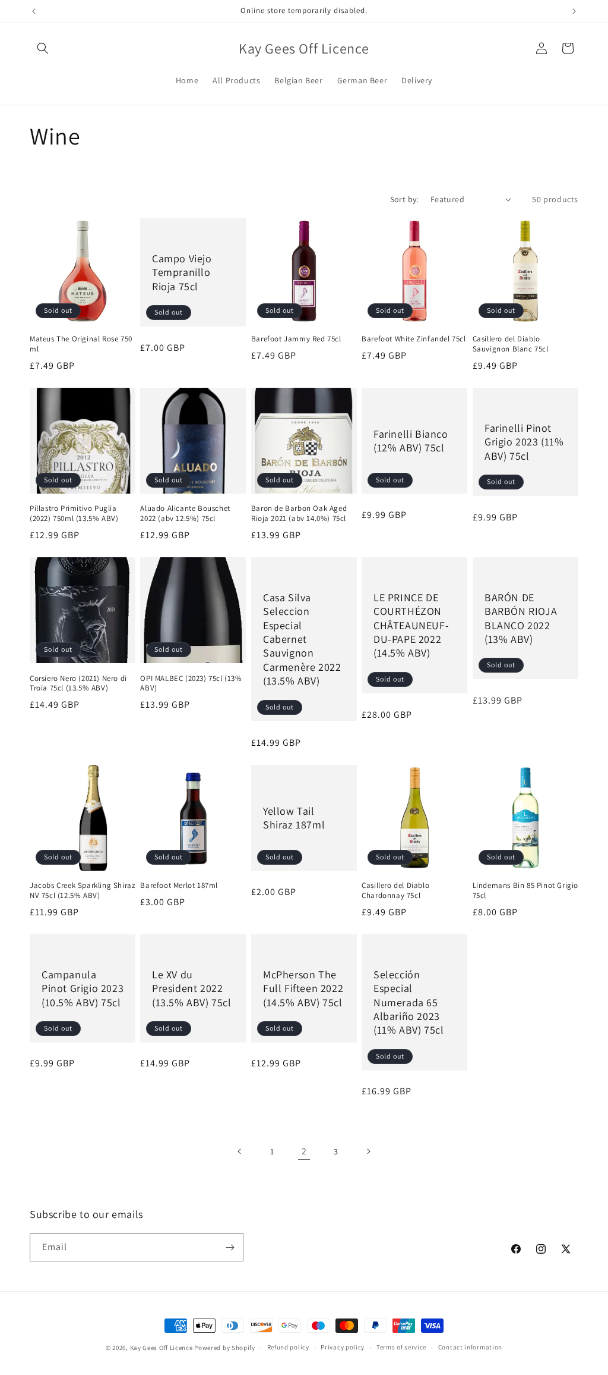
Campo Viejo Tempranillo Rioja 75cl (182, 272)
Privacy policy (343, 1347)
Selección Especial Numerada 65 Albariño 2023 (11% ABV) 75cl (408, 1002)
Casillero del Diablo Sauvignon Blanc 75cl (511, 344)
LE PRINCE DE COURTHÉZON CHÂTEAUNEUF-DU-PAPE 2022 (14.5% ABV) (411, 625)
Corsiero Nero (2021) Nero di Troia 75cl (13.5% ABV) (78, 683)
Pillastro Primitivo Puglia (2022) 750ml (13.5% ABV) (74, 513)
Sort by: (404, 199)
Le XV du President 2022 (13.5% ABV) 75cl (192, 988)
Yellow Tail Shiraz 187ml (294, 817)
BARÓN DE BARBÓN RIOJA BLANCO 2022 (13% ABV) (520, 618)
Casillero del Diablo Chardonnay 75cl (395, 890)
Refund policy (288, 1347)
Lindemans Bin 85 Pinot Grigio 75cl (525, 890)
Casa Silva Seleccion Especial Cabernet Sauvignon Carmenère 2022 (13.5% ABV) (302, 639)
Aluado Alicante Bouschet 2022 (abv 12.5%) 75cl (185, 513)
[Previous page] (240, 1151)
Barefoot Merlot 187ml (179, 885)
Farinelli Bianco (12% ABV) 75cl (410, 440)
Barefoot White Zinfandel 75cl (414, 339)
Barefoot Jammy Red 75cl (296, 339)
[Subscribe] (230, 1247)
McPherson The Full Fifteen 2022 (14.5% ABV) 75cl (303, 988)
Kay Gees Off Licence (161, 1347)
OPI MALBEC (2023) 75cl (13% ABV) (191, 683)
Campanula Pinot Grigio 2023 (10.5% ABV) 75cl (83, 988)
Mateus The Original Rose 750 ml (81, 344)
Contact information (470, 1347)
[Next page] (368, 1151)
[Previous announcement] (34, 11)
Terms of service (401, 1347)
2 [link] (304, 1151)
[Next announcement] (574, 11)
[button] (43, 48)
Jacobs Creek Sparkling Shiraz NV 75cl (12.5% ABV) (82, 890)
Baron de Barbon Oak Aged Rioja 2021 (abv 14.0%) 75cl (299, 513)
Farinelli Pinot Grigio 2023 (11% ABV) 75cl (524, 442)
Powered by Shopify (224, 1347)
